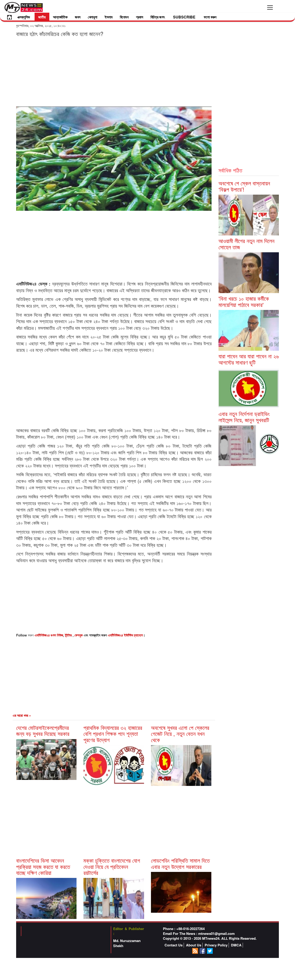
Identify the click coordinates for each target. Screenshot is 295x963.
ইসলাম (108, 17)
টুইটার (69, 635)
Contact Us (174, 945)
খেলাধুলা (92, 17)
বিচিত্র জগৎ (157, 17)
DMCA (236, 945)
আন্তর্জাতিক (60, 17)
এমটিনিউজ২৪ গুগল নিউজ (49, 635)
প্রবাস (139, 17)
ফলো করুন (210, 17)
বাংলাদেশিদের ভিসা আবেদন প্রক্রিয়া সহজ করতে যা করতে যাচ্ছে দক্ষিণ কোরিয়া (43, 866)
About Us (193, 945)
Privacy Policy (216, 945)
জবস (77, 17)
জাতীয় (42, 17)
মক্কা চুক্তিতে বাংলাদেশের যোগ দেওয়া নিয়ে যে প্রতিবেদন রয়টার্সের (111, 866)
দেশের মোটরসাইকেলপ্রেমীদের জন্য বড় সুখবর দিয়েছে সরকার (42, 730)
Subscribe (184, 17)
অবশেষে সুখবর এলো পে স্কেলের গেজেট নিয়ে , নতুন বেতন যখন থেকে (180, 733)
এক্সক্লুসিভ (23, 17)
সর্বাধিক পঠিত (230, 170)
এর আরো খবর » (22, 715)
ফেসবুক (79, 635)
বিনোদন (124, 17)
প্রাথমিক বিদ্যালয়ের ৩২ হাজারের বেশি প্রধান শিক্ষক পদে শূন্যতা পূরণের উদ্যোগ (112, 733)
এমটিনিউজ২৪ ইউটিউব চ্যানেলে (125, 635)
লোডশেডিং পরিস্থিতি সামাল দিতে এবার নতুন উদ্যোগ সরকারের (180, 863)
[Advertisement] (114, 71)
